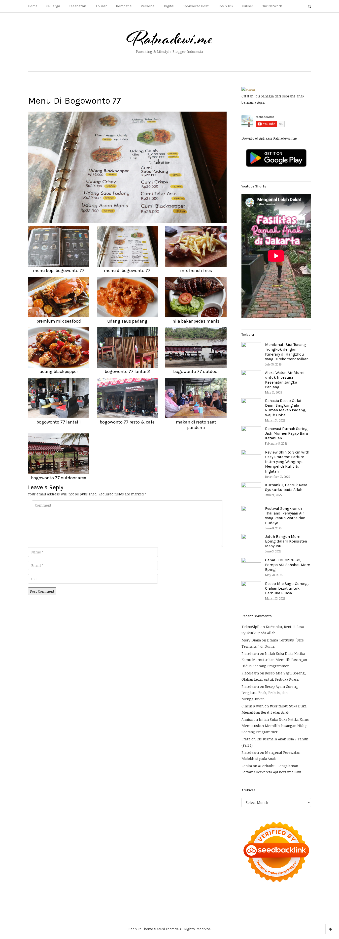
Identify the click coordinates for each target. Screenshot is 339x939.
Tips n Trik (225, 6)
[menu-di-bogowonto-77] (127, 167)
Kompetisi (124, 6)
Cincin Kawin (252, 706)
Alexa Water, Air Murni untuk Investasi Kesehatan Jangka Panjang (285, 379)
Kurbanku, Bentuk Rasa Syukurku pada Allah (286, 487)
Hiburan (101, 6)
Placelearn (250, 653)
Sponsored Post (196, 6)
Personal (148, 6)
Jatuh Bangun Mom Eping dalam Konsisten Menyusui (286, 541)
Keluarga (53, 6)
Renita (246, 765)
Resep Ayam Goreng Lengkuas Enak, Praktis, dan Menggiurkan (269, 692)
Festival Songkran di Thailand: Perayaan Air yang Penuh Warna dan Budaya (285, 515)
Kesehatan (77, 6)
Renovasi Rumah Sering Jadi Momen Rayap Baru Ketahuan (286, 433)
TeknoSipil (250, 626)
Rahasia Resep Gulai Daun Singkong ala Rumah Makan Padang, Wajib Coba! (285, 407)
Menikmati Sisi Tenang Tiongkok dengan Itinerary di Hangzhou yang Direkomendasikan (286, 351)
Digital (169, 6)
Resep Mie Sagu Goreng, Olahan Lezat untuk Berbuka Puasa (287, 588)
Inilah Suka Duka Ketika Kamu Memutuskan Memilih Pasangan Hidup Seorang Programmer (274, 659)
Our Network (272, 6)
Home (32, 6)
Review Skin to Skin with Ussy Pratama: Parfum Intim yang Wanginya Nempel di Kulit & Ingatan (287, 462)
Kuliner (247, 6)
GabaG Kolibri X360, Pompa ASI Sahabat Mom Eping (287, 565)
